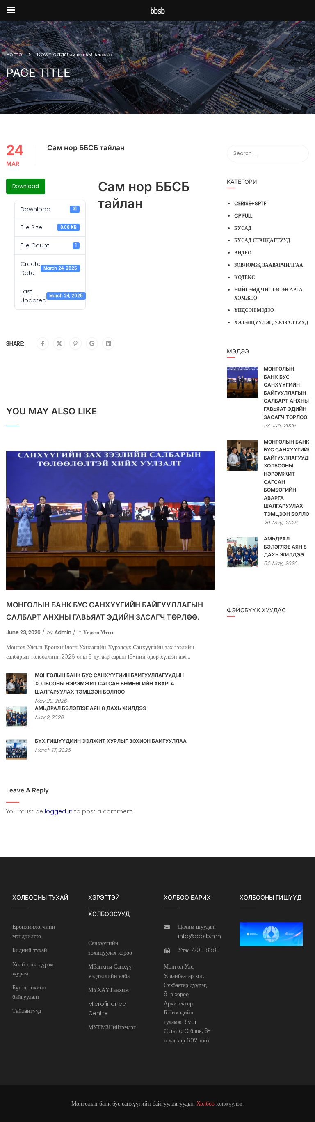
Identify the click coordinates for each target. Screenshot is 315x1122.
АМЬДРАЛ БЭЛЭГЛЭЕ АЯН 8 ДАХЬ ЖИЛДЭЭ (90, 708)
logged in (59, 811)
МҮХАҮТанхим (108, 990)
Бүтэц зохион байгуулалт (29, 992)
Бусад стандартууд (262, 240)
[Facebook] (42, 344)
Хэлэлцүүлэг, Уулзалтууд (271, 322)
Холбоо (205, 1103)
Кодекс (244, 277)
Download (25, 186)
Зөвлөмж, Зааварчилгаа (268, 264)
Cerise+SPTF (250, 203)
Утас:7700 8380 (199, 950)
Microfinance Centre (107, 1008)
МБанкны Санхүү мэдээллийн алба (110, 971)
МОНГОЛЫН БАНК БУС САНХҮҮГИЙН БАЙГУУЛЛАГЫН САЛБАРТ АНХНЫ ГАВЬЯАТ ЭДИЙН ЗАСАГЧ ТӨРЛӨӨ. (104, 610)
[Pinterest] (75, 344)
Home (14, 54)
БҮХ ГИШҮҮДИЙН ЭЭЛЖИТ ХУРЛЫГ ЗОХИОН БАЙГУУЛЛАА (111, 741)
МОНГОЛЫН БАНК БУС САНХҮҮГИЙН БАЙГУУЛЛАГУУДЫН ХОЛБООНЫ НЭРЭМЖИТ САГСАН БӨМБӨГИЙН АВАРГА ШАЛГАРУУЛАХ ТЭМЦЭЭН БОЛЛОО (109, 683)
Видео (242, 252)
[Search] (298, 153)
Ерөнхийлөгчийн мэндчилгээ (33, 931)
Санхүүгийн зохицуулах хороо (110, 947)
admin (63, 632)
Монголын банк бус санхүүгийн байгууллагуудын (133, 1103)
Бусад (242, 227)
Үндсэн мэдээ (98, 632)
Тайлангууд (26, 1011)
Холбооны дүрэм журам (33, 969)
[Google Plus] (92, 344)
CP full (243, 215)
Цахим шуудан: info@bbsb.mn (199, 931)
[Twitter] (59, 344)
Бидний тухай (29, 950)
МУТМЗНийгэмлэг (112, 1027)
